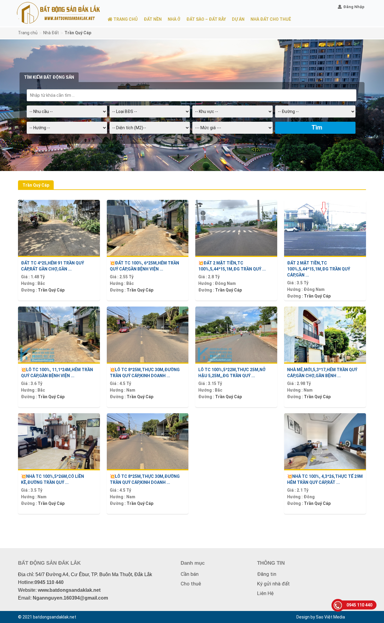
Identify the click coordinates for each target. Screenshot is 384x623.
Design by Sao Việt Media (320, 617)
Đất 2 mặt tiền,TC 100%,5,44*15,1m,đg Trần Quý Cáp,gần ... (318, 269)
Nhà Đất (51, 32)
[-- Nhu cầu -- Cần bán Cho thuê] (67, 114)
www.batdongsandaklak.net (69, 590)
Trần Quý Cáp (51, 290)
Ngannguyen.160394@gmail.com (70, 597)
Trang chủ (28, 32)
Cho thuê (191, 584)
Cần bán (190, 574)
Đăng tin (266, 574)
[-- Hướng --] (67, 130)
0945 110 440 (49, 582)
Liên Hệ (265, 593)
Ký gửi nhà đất (273, 584)
